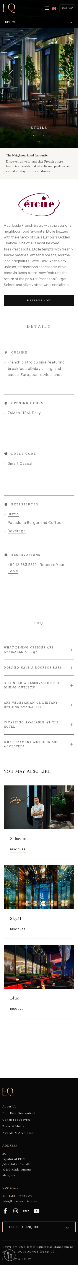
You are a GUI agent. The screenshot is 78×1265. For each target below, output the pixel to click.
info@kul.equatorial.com (19, 1201)
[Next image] (67, 74)
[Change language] (55, 8)
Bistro (13, 514)
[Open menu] (46, 8)
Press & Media (13, 1126)
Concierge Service (16, 1119)
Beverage (17, 530)
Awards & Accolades (18, 1133)
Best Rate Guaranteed (18, 1113)
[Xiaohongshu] (26, 1211)
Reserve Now (39, 300)
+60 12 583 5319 (22, 564)
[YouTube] (37, 1211)
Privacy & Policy (18, 1258)
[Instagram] (16, 1211)
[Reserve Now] (10, 1255)
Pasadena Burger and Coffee (35, 522)
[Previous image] (11, 74)
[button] (39, 650)
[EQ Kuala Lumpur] (9, 8)
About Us (9, 1106)
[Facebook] (5, 1211)
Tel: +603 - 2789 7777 (17, 1196)
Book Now (67, 8)
